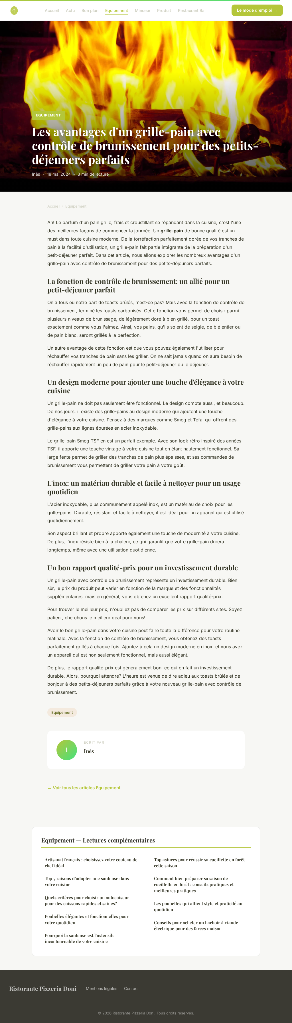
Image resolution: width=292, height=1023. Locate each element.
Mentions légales (101, 988)
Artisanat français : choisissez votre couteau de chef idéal (91, 862)
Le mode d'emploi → (257, 10)
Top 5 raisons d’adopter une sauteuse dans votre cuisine (87, 881)
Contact (131, 988)
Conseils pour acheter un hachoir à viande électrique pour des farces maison (196, 925)
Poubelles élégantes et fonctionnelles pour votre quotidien (87, 919)
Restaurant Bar (192, 10)
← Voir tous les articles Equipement (83, 787)
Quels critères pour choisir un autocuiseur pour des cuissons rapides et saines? (87, 900)
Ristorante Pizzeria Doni (43, 988)
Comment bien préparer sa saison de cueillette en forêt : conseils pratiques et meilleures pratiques (194, 884)
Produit (164, 10)
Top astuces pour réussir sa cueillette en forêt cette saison (199, 862)
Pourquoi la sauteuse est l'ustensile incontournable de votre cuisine (80, 938)
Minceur (142, 10)
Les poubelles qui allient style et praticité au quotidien (198, 906)
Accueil (52, 10)
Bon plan (90, 10)
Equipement (116, 10)
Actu (70, 10)
